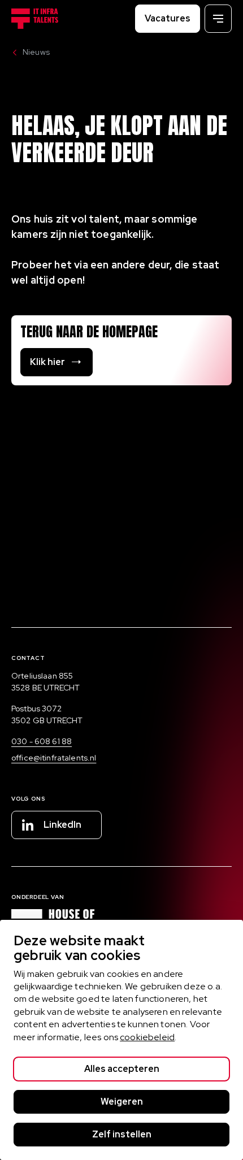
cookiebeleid (147, 1037)
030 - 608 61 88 (41, 741)
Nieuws (36, 52)
